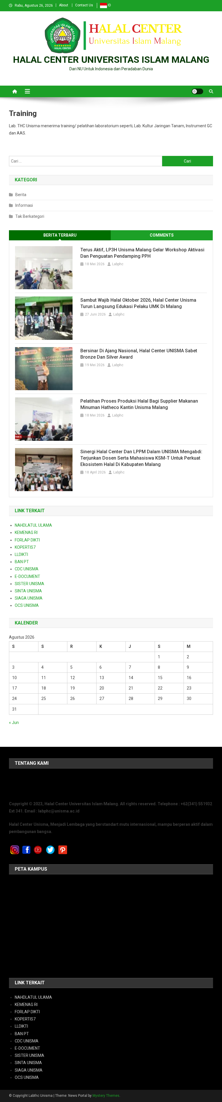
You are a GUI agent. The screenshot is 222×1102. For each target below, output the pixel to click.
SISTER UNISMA (29, 583)
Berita (20, 194)
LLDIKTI (21, 554)
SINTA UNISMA (28, 591)
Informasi (24, 205)
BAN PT (22, 561)
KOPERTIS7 (25, 547)
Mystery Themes (105, 1096)
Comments (162, 235)
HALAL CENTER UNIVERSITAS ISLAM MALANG (111, 59)
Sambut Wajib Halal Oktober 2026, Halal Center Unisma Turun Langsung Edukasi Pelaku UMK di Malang (138, 303)
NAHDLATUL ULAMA (33, 525)
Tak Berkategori (29, 216)
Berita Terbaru (60, 235)
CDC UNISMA (26, 569)
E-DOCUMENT (27, 576)
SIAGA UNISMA (28, 598)
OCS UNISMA (27, 605)
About (63, 5)
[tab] (60, 235)
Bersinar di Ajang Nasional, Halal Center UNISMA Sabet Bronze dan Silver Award (138, 354)
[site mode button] (197, 91)
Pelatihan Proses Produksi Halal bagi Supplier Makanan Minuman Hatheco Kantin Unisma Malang (139, 404)
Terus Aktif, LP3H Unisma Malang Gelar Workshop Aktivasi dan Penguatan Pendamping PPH (142, 253)
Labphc (117, 264)
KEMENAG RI (26, 532)
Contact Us (84, 5)
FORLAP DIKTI (27, 540)
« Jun (14, 722)
